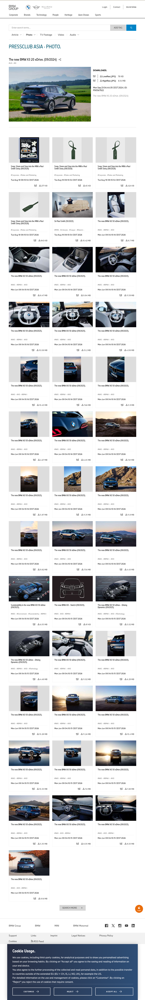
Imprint (53, 935)
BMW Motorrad (80, 925)
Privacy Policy (106, 935)
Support (13, 935)
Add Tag (118, 27)
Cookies (13, 941)
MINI (57, 925)
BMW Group (15, 925)
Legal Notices (78, 935)
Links (33, 935)
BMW (37, 925)
